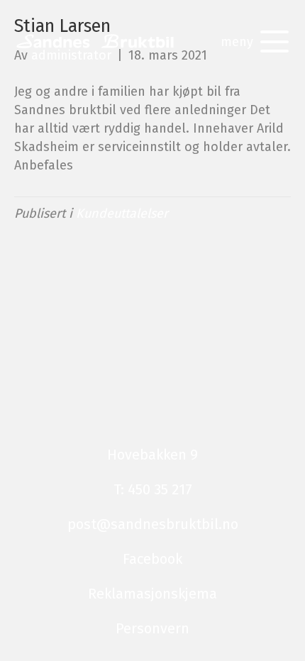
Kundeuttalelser (122, 213)
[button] (251, 41)
